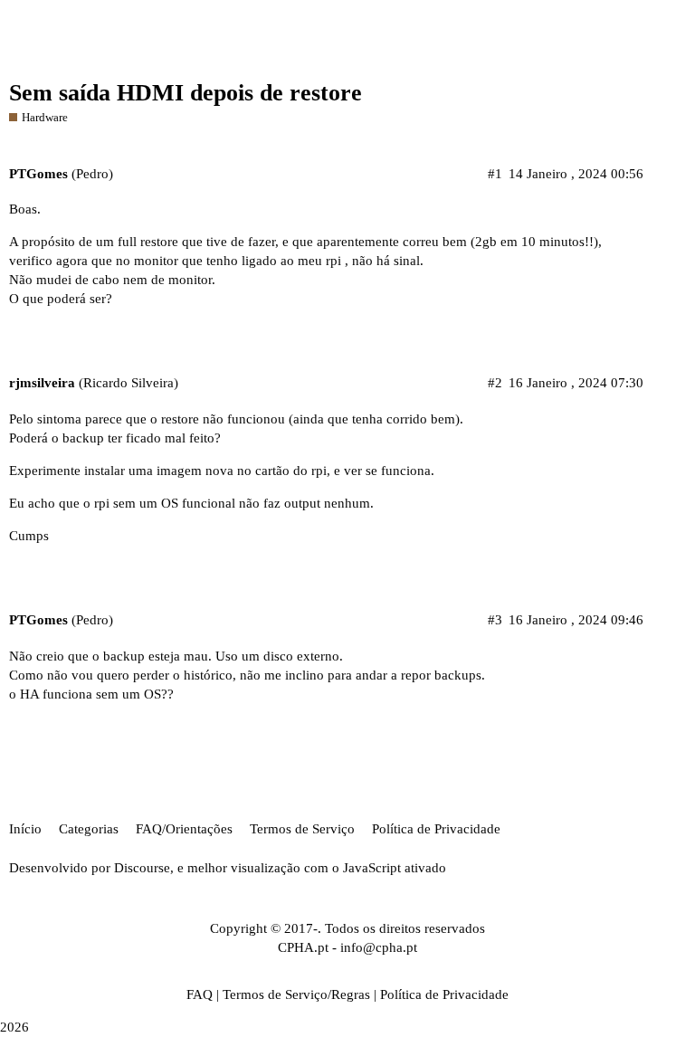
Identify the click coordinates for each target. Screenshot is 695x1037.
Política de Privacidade (436, 829)
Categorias (89, 829)
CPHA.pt (303, 947)
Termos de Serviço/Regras (296, 994)
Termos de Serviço (302, 829)
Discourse (142, 868)
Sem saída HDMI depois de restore (185, 93)
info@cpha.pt (378, 947)
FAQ (199, 994)
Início (25, 829)
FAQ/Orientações (184, 829)
